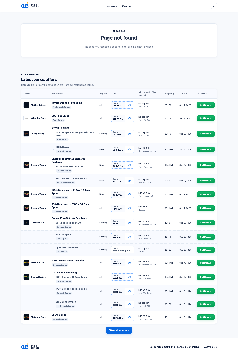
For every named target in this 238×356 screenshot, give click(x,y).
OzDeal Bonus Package (65, 272)
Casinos (126, 6)
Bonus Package (60, 127)
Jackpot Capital (39, 133)
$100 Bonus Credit (66, 301)
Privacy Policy (209, 346)
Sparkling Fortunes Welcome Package (68, 160)
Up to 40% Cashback (67, 247)
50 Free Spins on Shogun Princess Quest (75, 134)
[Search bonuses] (214, 6)
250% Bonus (59, 314)
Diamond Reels (39, 222)
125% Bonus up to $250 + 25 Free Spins (71, 192)
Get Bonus (205, 105)
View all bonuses (119, 330)
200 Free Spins (60, 115)
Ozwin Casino (38, 277)
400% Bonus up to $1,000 (70, 166)
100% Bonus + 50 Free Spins (68, 260)
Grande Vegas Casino (39, 165)
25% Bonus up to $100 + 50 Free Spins (70, 206)
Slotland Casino (39, 105)
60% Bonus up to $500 (68, 222)
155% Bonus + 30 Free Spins (71, 277)
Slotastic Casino (39, 262)
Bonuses (112, 6)
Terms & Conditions (188, 346)
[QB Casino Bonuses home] (32, 5)
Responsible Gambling (162, 346)
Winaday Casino (39, 118)
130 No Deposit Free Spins (67, 102)
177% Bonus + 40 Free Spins (71, 288)
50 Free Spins (63, 234)
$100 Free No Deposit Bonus (71, 178)
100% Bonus (62, 147)
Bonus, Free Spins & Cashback (69, 218)
